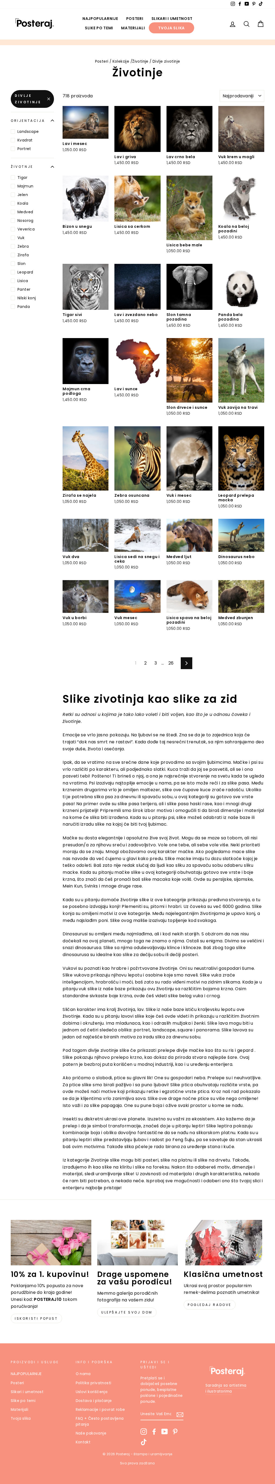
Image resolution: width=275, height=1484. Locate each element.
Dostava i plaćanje (94, 1400)
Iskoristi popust (36, 1318)
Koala (22, 203)
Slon (21, 263)
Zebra (23, 246)
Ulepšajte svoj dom (127, 1312)
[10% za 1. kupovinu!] (51, 1242)
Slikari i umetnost (172, 18)
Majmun (25, 186)
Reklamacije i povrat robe (100, 1409)
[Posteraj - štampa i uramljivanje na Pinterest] (175, 1431)
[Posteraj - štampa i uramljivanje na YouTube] (164, 1431)
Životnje (22, 166)
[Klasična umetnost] (224, 1242)
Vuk (20, 237)
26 (171, 663)
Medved (25, 212)
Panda (23, 306)
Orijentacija (28, 120)
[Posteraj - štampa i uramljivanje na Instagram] (143, 1431)
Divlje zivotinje (28, 98)
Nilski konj (26, 298)
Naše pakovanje (91, 1433)
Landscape (28, 131)
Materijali (133, 28)
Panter (23, 289)
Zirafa (23, 255)
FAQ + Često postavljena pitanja (100, 1421)
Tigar (22, 177)
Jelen (22, 194)
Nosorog (25, 220)
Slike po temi (99, 28)
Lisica (22, 280)
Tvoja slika (171, 28)
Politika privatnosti (93, 1383)
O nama (83, 1373)
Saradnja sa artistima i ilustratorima (226, 1388)
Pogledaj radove (209, 1304)
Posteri (134, 18)
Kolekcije (121, 61)
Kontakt (83, 1442)
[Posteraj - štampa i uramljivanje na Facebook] (154, 1431)
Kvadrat (25, 140)
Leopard (25, 272)
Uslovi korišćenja (92, 1391)
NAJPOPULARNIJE (100, 18)
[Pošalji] (179, 1414)
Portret (24, 148)
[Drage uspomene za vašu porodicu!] (137, 1242)
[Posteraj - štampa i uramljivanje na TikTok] (143, 1442)
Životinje (140, 61)
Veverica (26, 229)
